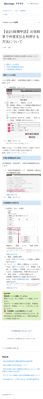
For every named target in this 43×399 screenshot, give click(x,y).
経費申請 (23, 11)
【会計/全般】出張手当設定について (15, 365)
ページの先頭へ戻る (9, 348)
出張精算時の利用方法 (14, 69)
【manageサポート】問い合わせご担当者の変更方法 (20, 379)
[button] (28, 3)
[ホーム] (13, 6)
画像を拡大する (11, 195)
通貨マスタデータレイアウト (17, 153)
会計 (16, 11)
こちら (26, 143)
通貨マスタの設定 (12, 64)
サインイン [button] (34, 4)
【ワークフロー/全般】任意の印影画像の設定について (21, 375)
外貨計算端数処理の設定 (15, 67)
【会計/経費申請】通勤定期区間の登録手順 (17, 361)
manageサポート (7, 11)
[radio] (15, 334)
